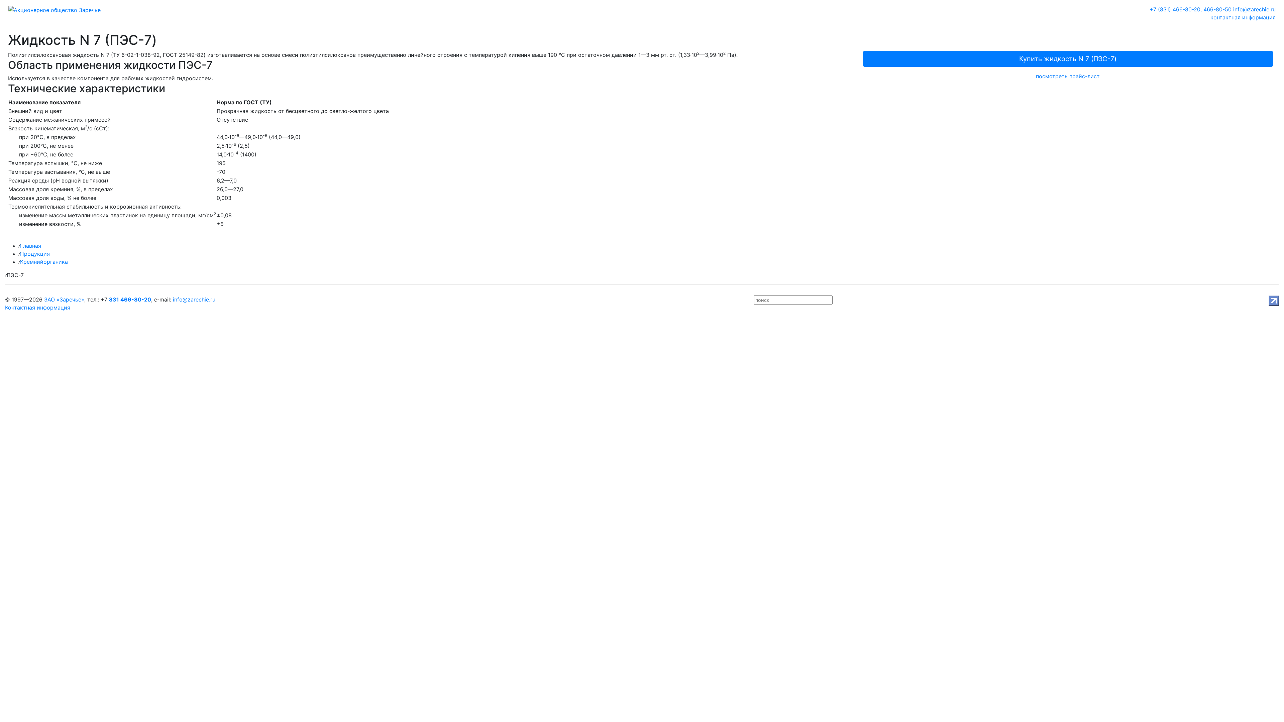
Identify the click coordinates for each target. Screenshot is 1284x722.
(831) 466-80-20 (1175, 9)
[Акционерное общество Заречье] (54, 9)
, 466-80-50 (1216, 9)
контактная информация (1243, 17)
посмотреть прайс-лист (1068, 76)
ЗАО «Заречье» (64, 299)
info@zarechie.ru (1254, 9)
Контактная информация (37, 307)
